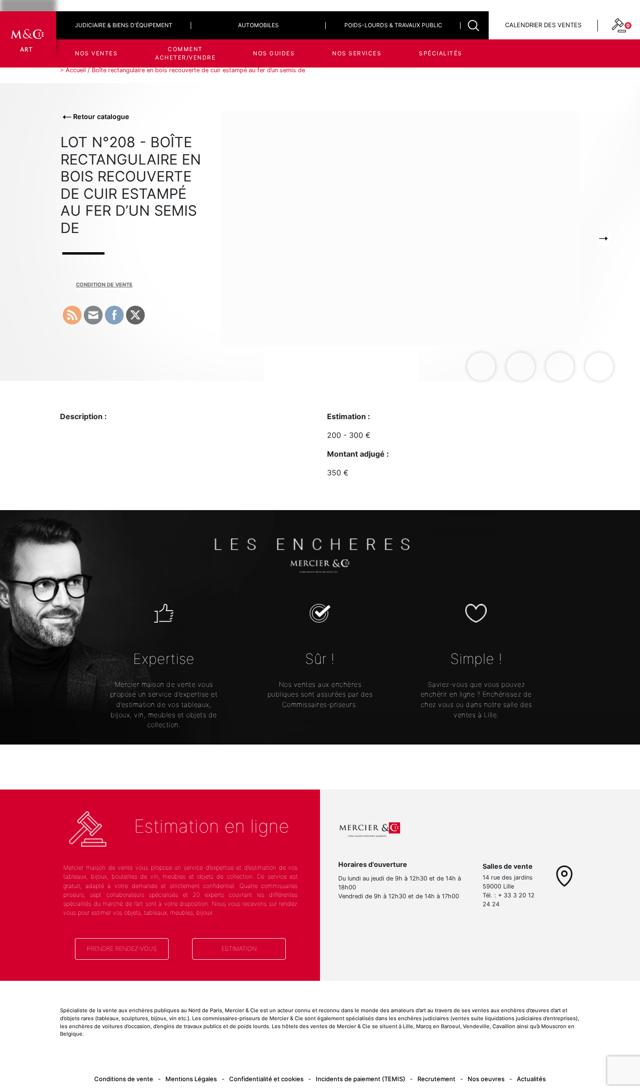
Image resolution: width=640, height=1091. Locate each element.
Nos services (356, 53)
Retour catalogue (100, 116)
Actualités (531, 1079)
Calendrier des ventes (543, 25)
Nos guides (274, 53)
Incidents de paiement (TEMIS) (360, 1079)
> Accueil (73, 70)
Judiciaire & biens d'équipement (123, 25)
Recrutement (436, 1079)
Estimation (239, 948)
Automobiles (258, 25)
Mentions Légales (191, 1079)
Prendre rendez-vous (122, 948)
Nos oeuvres (486, 1079)
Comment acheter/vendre (185, 53)
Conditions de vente (123, 1079)
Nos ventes (96, 53)
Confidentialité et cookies (266, 1079)
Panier (558, 89)
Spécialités (440, 53)
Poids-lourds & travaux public (393, 25)
